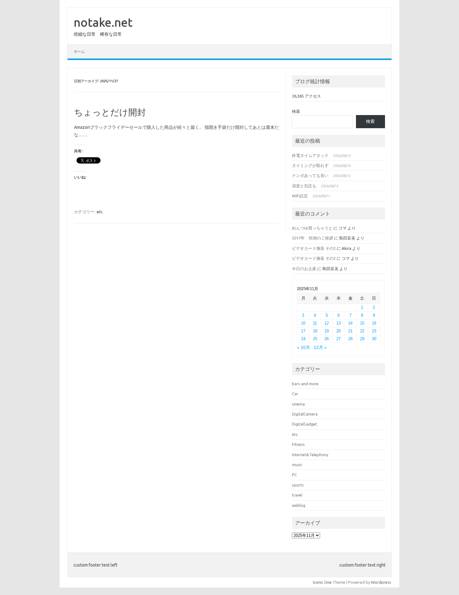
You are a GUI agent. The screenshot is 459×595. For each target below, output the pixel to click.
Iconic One (322, 582)
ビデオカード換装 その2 (314, 248)
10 (303, 323)
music (297, 464)
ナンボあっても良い (310, 175)
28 (350, 338)
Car (295, 393)
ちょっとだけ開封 (110, 112)
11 (315, 323)
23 (374, 331)
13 (338, 323)
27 (338, 338)
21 (350, 331)
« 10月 (303, 347)
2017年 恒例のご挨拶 (312, 238)
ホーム (79, 51)
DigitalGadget (304, 424)
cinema (298, 404)
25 (315, 338)
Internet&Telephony (310, 454)
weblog (298, 505)
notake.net (103, 22)
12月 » (320, 347)
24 (303, 338)
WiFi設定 (300, 196)
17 (303, 331)
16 (374, 323)
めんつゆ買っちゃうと (312, 228)
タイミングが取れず (310, 165)
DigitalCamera (305, 414)
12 (326, 323)
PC (294, 474)
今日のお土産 (304, 268)
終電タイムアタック (310, 155)
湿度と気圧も (304, 186)
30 (374, 338)
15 (362, 323)
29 (362, 338)
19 (326, 331)
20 (338, 331)
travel (297, 495)
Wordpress (381, 582)
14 (350, 323)
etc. (100, 211)
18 (315, 331)
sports (298, 485)
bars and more (305, 383)
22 (362, 331)
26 (326, 338)
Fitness (298, 444)
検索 (296, 111)
